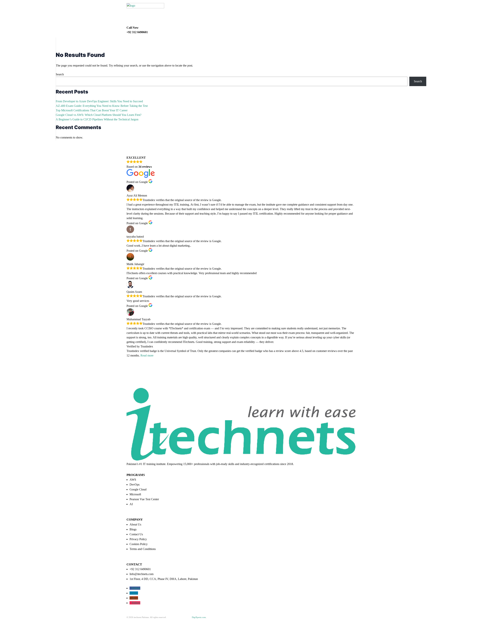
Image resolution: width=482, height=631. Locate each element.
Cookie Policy (165, 620)
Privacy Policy (138, 539)
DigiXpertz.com (199, 617)
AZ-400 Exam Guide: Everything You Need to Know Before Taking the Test (102, 105)
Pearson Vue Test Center (144, 499)
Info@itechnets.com (141, 574)
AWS (133, 479)
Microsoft (135, 494)
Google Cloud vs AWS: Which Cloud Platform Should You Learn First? (98, 114)
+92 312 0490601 (140, 569)
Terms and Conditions (143, 549)
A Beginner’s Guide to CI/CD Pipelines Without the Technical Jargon (97, 119)
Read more (146, 355)
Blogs (133, 529)
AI (131, 504)
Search (60, 74)
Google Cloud (138, 489)
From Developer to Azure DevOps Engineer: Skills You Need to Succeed (99, 101)
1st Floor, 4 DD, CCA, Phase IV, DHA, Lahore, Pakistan (164, 579)
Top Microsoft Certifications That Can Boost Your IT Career (91, 110)
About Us (135, 524)
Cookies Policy (139, 544)
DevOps (135, 484)
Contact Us (136, 534)
